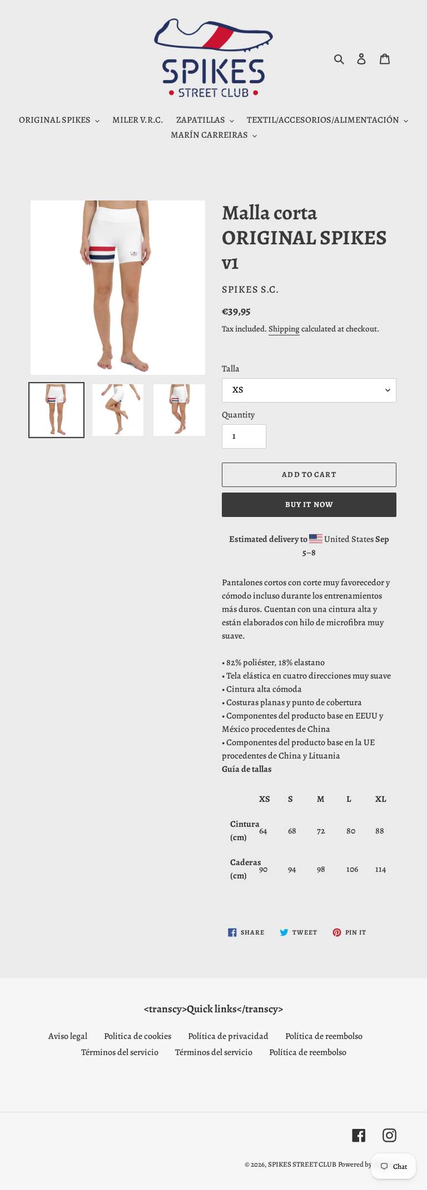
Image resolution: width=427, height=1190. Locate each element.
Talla (231, 369)
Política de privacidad (228, 1036)
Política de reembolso (324, 1036)
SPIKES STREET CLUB (302, 1164)
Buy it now (309, 504)
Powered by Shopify (367, 1164)
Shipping (284, 328)
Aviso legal (67, 1036)
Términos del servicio (119, 1052)
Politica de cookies (137, 1036)
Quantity (238, 415)
